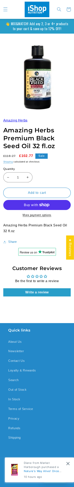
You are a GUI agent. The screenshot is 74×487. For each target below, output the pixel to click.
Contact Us (16, 360)
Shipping (8, 161)
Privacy (13, 418)
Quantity (9, 168)
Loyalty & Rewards (22, 370)
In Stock (14, 399)
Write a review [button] (37, 292)
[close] (68, 463)
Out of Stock (17, 389)
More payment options (37, 215)
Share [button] (12, 241)
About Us (15, 341)
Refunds (14, 428)
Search (13, 380)
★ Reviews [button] (70, 247)
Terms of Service (20, 409)
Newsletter (16, 351)
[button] (5, 9)
